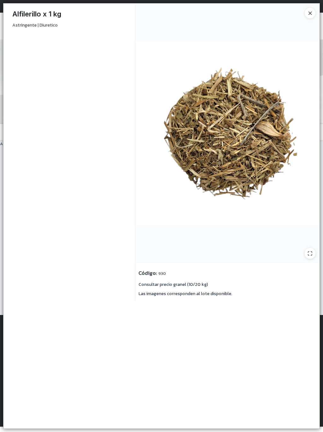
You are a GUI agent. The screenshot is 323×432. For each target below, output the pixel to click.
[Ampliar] (310, 253)
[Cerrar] (310, 13)
